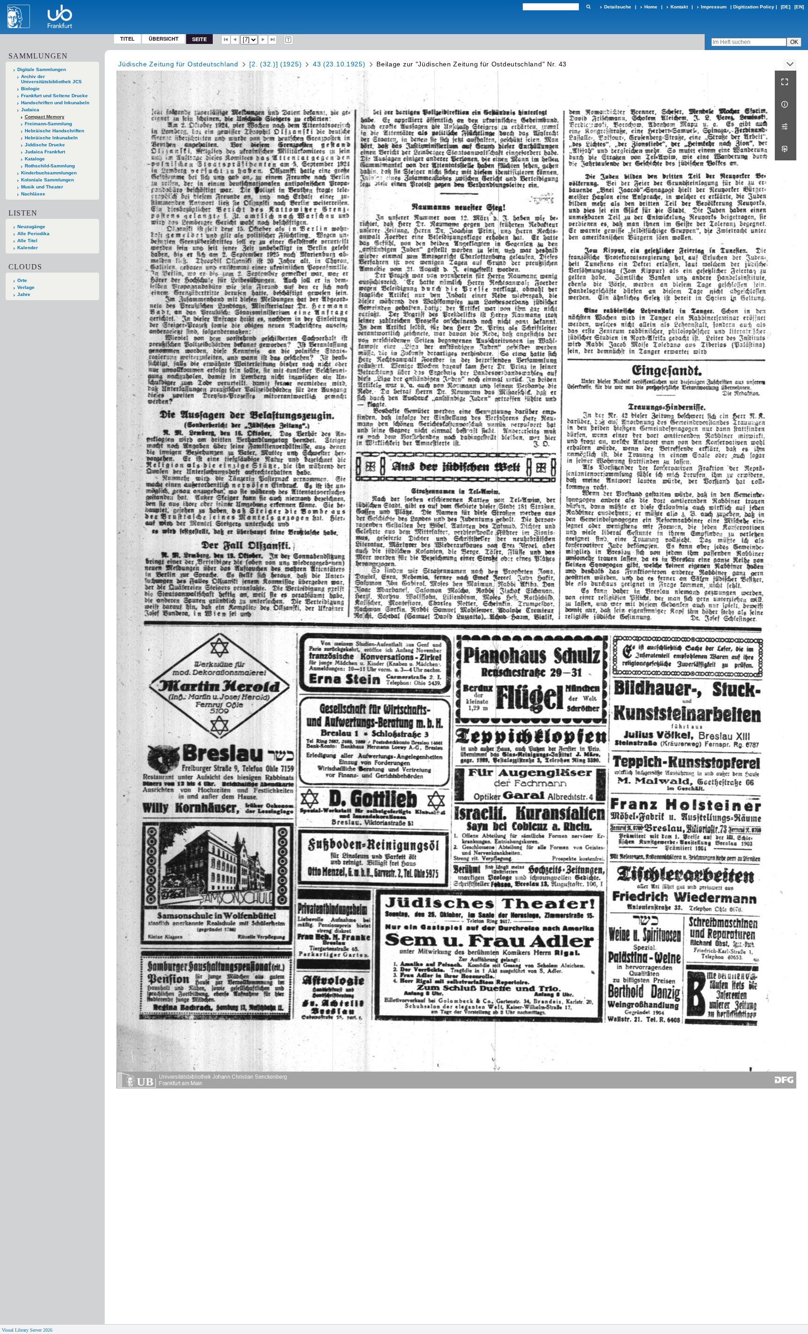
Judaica (30, 109)
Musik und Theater (42, 186)
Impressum (714, 6)
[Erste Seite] (226, 39)
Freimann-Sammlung (48, 123)
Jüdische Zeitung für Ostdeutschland (178, 64)
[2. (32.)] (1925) (275, 64)
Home (650, 6)
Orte (22, 280)
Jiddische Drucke (45, 144)
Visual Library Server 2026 (27, 1330)
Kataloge (35, 158)
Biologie (30, 88)
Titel (127, 38)
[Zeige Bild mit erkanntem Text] (288, 39)
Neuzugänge (31, 226)
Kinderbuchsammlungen (49, 172)
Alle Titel (27, 240)
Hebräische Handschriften (54, 130)
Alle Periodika (33, 233)
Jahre (23, 294)
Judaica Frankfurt (45, 151)
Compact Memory (45, 116)
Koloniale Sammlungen (47, 179)
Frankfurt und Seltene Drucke (54, 95)
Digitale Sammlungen (41, 69)
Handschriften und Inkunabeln (55, 102)
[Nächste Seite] (263, 39)
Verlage (26, 287)
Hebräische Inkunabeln (51, 137)
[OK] (588, 7)
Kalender (27, 247)
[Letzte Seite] (272, 39)
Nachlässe (33, 193)
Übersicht (164, 38)
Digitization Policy (753, 6)
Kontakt (679, 6)
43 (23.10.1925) (339, 64)
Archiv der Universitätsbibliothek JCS (51, 79)
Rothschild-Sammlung (50, 165)
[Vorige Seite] (235, 39)
